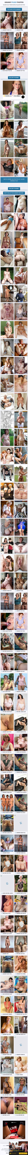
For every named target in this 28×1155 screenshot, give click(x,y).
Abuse (7, 1153)
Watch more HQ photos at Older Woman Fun (14, 180)
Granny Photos (14, 2)
